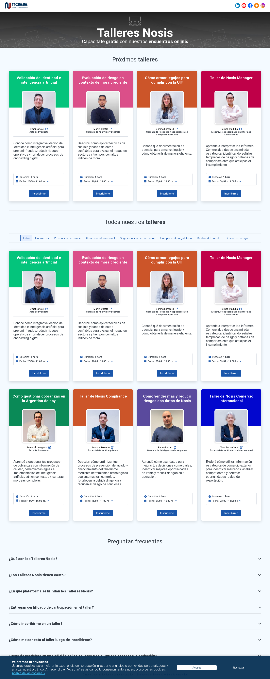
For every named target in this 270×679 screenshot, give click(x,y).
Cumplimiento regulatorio (176, 238)
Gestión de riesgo (237, 238)
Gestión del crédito (208, 238)
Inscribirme (39, 193)
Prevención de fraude (67, 238)
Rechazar (238, 667)
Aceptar (197, 667)
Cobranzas (42, 238)
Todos (26, 238)
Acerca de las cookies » (28, 673)
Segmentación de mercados (137, 238)
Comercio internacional (100, 238)
